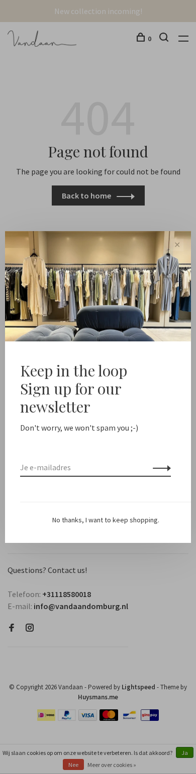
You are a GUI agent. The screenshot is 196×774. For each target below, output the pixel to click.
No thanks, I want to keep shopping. (105, 519)
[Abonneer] (159, 467)
